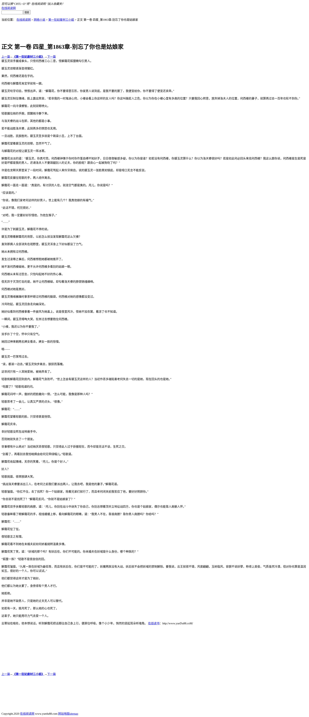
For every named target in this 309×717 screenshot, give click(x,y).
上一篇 (5, 56)
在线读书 (154, 623)
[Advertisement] (154, 30)
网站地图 (64, 713)
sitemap (74, 713)
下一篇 (51, 56)
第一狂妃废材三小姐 (61, 19)
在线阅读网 (8, 8)
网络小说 (39, 19)
